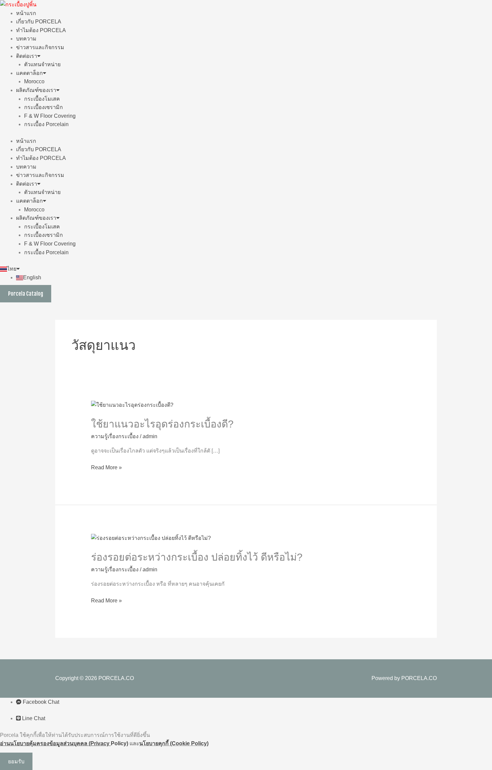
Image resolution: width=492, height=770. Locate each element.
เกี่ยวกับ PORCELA (38, 21)
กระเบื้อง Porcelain (46, 124)
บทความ (26, 38)
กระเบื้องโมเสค (42, 99)
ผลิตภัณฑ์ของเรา (36, 90)
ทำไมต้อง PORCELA (41, 30)
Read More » (106, 466)
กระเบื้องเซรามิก (43, 107)
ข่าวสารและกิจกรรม (40, 47)
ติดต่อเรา (26, 56)
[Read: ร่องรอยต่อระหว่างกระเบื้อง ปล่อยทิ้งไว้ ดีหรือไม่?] (151, 538)
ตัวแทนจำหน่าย (42, 64)
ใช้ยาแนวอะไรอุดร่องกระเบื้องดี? (162, 423)
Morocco (34, 81)
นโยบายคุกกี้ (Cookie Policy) (174, 743)
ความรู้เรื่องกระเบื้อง (115, 436)
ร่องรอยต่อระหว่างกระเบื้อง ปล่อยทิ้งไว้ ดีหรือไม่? (197, 557)
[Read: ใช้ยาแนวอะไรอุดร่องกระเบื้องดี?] (132, 404)
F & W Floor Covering (50, 116)
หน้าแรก (26, 13)
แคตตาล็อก (29, 73)
